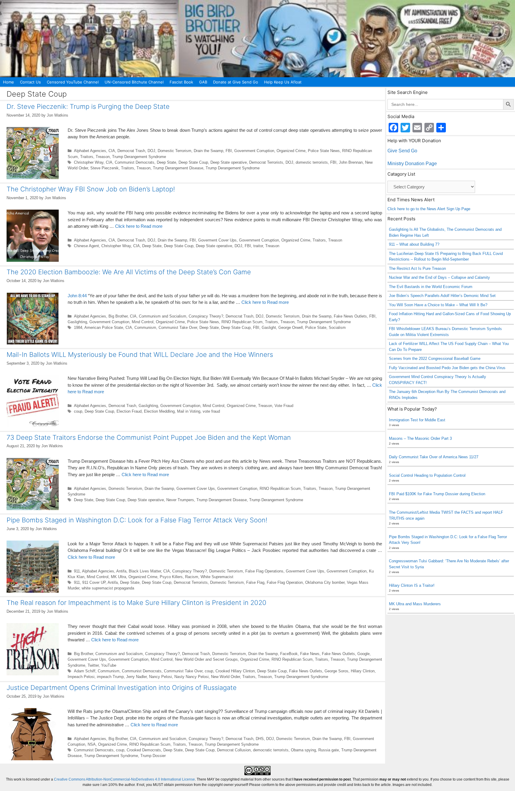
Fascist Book (181, 82)
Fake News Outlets (350, 316)
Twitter (93, 665)
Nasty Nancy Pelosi (191, 676)
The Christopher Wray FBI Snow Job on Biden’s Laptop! (91, 189)
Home (8, 82)
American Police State (103, 327)
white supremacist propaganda (108, 588)
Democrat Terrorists (266, 162)
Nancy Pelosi (160, 676)
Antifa (121, 571)
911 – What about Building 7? (414, 244)
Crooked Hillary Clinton (235, 671)
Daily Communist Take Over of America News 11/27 (433, 457)
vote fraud (211, 411)
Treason (103, 156)
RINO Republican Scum (242, 322)
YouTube (108, 665)
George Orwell (290, 327)
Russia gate (328, 750)
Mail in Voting (188, 411)
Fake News (309, 653)
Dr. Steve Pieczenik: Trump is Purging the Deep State (88, 106)
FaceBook (289, 653)
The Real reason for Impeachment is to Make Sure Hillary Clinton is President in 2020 (136, 602)
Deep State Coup (193, 162)
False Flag (255, 582)
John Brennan (351, 162)
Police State (315, 327)
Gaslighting (77, 322)
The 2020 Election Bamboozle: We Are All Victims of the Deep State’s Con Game (129, 272)
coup (78, 411)
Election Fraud (129, 411)
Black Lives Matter (145, 571)
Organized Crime (291, 150)
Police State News (324, 150)
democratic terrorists (270, 750)
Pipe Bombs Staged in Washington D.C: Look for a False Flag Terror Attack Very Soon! (137, 520)
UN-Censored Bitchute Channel (134, 82)
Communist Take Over (178, 327)
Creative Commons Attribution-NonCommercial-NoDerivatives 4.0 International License (124, 779)
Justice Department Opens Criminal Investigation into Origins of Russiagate (122, 687)
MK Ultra (118, 577)
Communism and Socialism (162, 316)
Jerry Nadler (136, 676)
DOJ (151, 150)
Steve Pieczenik (104, 168)
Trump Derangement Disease (178, 168)
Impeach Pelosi (81, 676)
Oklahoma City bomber (325, 582)
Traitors (86, 156)
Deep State (166, 162)
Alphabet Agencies (90, 150)
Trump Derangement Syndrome (139, 156)
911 (77, 571)
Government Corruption (254, 150)
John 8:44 (77, 295)
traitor (258, 246)
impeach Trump (110, 676)
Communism (145, 327)
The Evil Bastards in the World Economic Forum (430, 286)
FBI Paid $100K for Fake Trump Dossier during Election (437, 494)
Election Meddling (159, 411)
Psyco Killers (171, 577)
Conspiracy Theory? (206, 316)
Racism (191, 577)
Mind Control (142, 322)
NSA (92, 744)
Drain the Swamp (208, 150)
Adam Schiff (84, 671)
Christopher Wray (88, 162)
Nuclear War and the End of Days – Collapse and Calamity (439, 277)
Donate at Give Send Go (235, 82)
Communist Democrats (134, 162)
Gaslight (269, 327)
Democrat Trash (131, 150)
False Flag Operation (285, 582)
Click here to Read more (138, 226)
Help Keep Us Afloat (283, 82)
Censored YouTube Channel (73, 82)
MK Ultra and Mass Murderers (415, 604)
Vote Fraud (283, 405)
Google (363, 653)
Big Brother (118, 316)
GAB (203, 82)
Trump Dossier (153, 755)
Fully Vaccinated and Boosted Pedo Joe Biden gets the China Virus (447, 368)
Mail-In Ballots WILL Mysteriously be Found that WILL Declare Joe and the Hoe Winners (140, 354)
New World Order (225, 676)
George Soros (336, 671)
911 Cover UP (94, 582)
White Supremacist (217, 577)
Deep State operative (228, 162)
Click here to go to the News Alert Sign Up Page (428, 209)
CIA (111, 150)
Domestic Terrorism (174, 150)
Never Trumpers (180, 500)
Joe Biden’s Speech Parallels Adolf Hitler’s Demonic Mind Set (442, 295)
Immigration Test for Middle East (417, 420)
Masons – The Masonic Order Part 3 (420, 438)
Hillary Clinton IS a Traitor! (412, 585)
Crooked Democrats (144, 750)
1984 (78, 327)
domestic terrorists (312, 162)
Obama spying (303, 750)
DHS (260, 738)
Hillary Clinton (363, 671)
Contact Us (30, 82)
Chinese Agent (86, 246)
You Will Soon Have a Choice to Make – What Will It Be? (438, 305)
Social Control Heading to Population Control (427, 475)
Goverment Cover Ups (217, 240)
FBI (229, 150)
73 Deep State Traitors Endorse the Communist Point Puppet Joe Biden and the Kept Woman (149, 437)
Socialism (337, 327)
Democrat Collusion (234, 750)
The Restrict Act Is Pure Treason (417, 268)
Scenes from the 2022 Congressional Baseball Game (434, 358)
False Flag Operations (264, 571)
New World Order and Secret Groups (206, 659)
